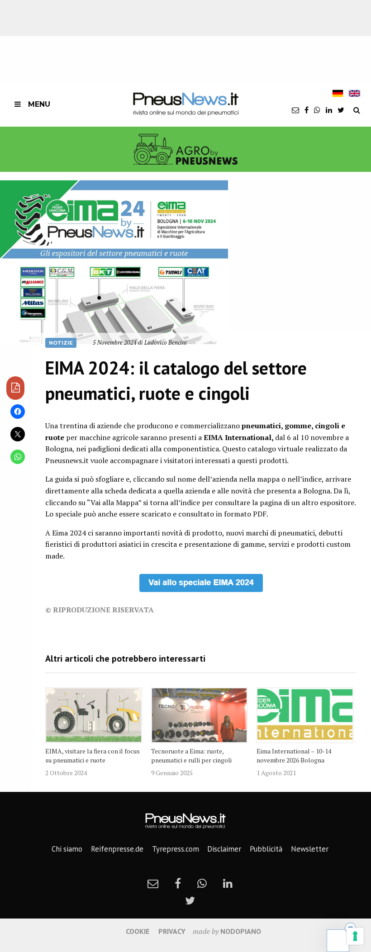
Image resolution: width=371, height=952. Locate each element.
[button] (114, 262)
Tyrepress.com (175, 849)
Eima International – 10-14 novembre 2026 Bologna (294, 755)
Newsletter (309, 849)
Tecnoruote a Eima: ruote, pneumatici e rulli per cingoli (191, 755)
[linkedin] (329, 110)
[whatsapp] (317, 110)
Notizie (61, 343)
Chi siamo (67, 849)
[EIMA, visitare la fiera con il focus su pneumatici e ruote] (93, 715)
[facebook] (306, 110)
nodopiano (240, 931)
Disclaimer (224, 849)
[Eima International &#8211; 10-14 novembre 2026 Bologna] (305, 715)
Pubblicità (266, 849)
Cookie (137, 931)
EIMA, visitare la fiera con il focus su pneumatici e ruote (92, 755)
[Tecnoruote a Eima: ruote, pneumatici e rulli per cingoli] (199, 715)
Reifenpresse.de (117, 849)
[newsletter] (295, 110)
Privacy (172, 931)
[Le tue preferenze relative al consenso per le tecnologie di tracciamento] (355, 936)
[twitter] (341, 110)
